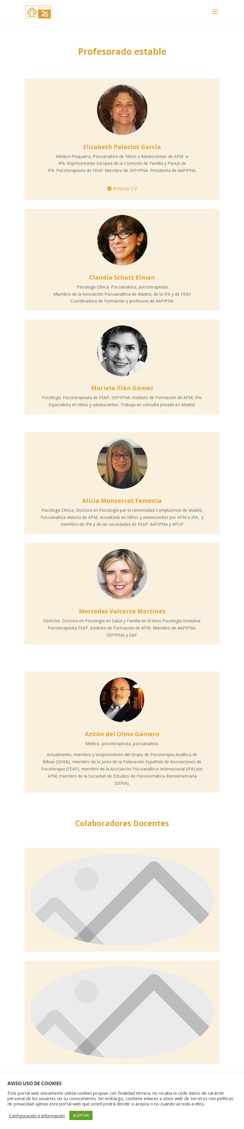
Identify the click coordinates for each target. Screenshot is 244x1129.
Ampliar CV (125, 188)
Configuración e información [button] (37, 1115)
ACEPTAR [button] (81, 1115)
